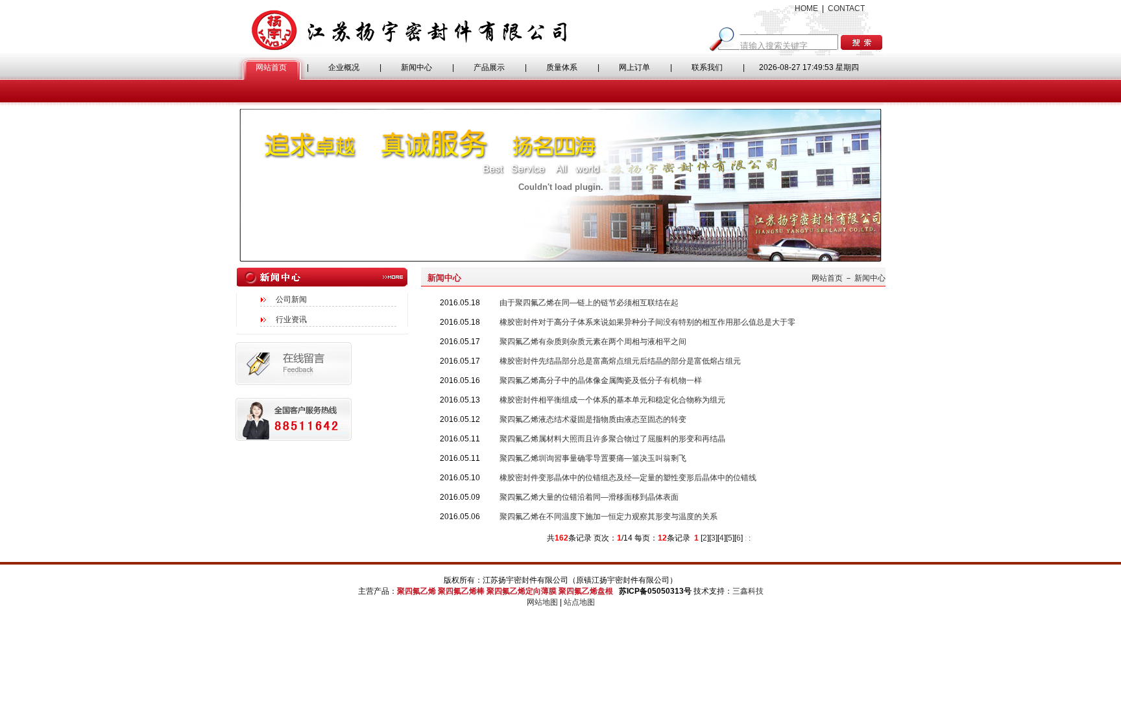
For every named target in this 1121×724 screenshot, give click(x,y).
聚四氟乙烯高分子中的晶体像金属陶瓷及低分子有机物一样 (601, 380)
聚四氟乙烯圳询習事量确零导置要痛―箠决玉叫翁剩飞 (593, 458)
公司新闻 (291, 299)
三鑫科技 (748, 591)
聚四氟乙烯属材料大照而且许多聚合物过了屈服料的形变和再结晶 (612, 438)
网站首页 (271, 67)
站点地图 (579, 602)
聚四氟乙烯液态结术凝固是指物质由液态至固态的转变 (593, 419)
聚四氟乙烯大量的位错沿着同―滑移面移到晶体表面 (589, 497)
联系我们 (707, 67)
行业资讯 (291, 319)
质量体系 (561, 67)
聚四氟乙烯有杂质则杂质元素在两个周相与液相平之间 (593, 341)
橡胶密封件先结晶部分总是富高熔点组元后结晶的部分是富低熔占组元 (620, 361)
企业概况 (343, 67)
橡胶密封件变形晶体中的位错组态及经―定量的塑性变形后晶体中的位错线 (628, 477)
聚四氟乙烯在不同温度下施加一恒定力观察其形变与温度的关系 (608, 516)
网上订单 (634, 67)
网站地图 (542, 602)
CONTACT (846, 8)
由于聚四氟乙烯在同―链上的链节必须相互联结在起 (589, 302)
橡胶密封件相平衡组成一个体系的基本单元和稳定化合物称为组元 (612, 399)
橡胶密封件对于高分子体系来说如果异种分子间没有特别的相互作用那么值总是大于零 (647, 322)
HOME (806, 8)
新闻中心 (416, 67)
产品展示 (489, 67)
